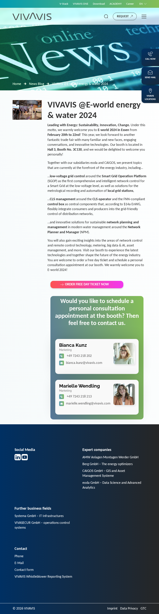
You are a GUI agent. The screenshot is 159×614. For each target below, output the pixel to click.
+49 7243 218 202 (79, 356)
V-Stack (64, 4)
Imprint (112, 609)
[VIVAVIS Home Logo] (32, 16)
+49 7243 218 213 (79, 396)
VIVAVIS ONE (80, 4)
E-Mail (19, 563)
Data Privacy (129, 609)
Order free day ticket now (87, 284)
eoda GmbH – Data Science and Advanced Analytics (111, 485)
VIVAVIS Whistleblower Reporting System (43, 577)
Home (17, 84)
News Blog (36, 84)
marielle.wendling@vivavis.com (88, 403)
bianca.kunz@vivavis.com (84, 363)
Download (99, 4)
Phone (19, 556)
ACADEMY (116, 4)
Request (123, 16)
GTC (143, 609)
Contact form (24, 570)
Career (130, 4)
